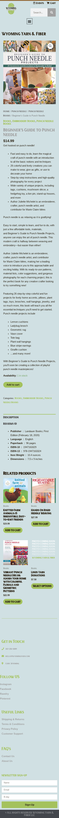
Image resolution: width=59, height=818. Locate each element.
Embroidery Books (23, 121)
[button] (29, 21)
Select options (42, 585)
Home (6, 111)
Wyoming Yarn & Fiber (24, 33)
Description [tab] (11, 417)
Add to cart (13, 384)
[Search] (52, 12)
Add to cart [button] (13, 530)
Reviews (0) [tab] (10, 423)
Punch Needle (19, 111)
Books (7, 121)
